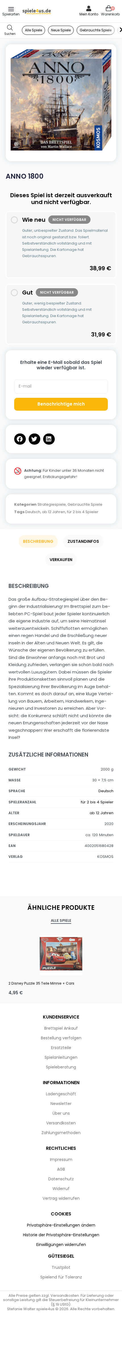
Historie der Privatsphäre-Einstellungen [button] (61, 1235)
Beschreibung (38, 541)
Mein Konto (88, 14)
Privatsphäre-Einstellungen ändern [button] (61, 1225)
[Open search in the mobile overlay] (10, 30)
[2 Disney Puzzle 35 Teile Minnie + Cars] (61, 953)
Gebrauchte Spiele (85, 504)
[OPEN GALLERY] (61, 100)
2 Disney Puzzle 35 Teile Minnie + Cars (41, 983)
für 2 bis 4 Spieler (82, 512)
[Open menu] (11, 9)
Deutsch (32, 512)
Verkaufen (61, 559)
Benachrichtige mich (61, 404)
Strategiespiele (51, 504)
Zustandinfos (83, 541)
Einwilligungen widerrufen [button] (61, 1244)
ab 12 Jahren (53, 512)
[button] (20, 439)
